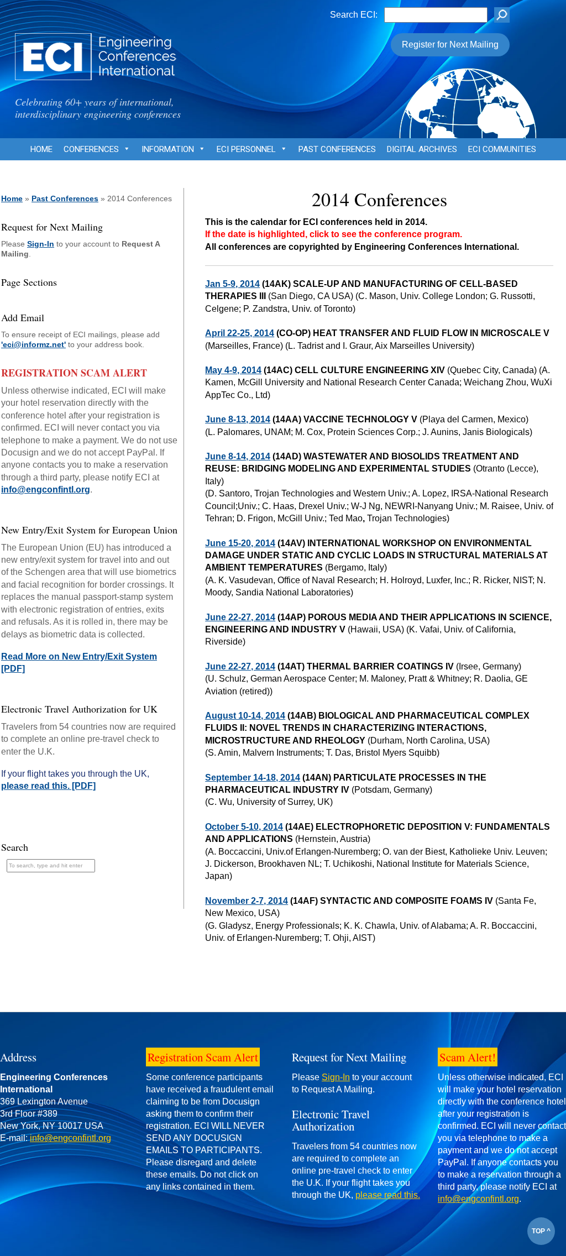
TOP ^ (541, 1231)
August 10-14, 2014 (245, 715)
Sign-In (40, 243)
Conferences (91, 149)
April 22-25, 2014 (239, 333)
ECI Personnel (246, 149)
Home (41, 149)
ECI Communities (502, 149)
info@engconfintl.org (45, 489)
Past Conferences (337, 149)
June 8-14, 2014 (237, 456)
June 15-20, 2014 (240, 543)
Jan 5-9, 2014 (232, 284)
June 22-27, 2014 (240, 617)
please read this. (387, 1195)
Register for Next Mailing (450, 44)
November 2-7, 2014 (246, 901)
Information (168, 149)
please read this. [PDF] (48, 786)
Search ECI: (354, 14)
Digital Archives (422, 149)
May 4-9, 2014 (233, 370)
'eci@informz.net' (33, 344)
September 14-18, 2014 (252, 777)
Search (14, 847)
